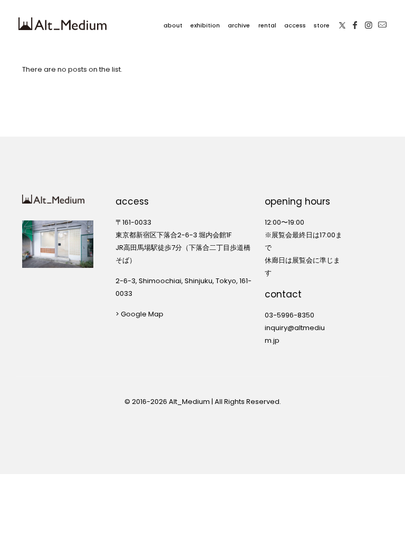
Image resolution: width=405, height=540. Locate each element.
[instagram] (368, 24)
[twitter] (342, 23)
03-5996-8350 (289, 315)
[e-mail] (382, 24)
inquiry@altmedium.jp (295, 334)
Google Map (142, 314)
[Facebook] (355, 24)
